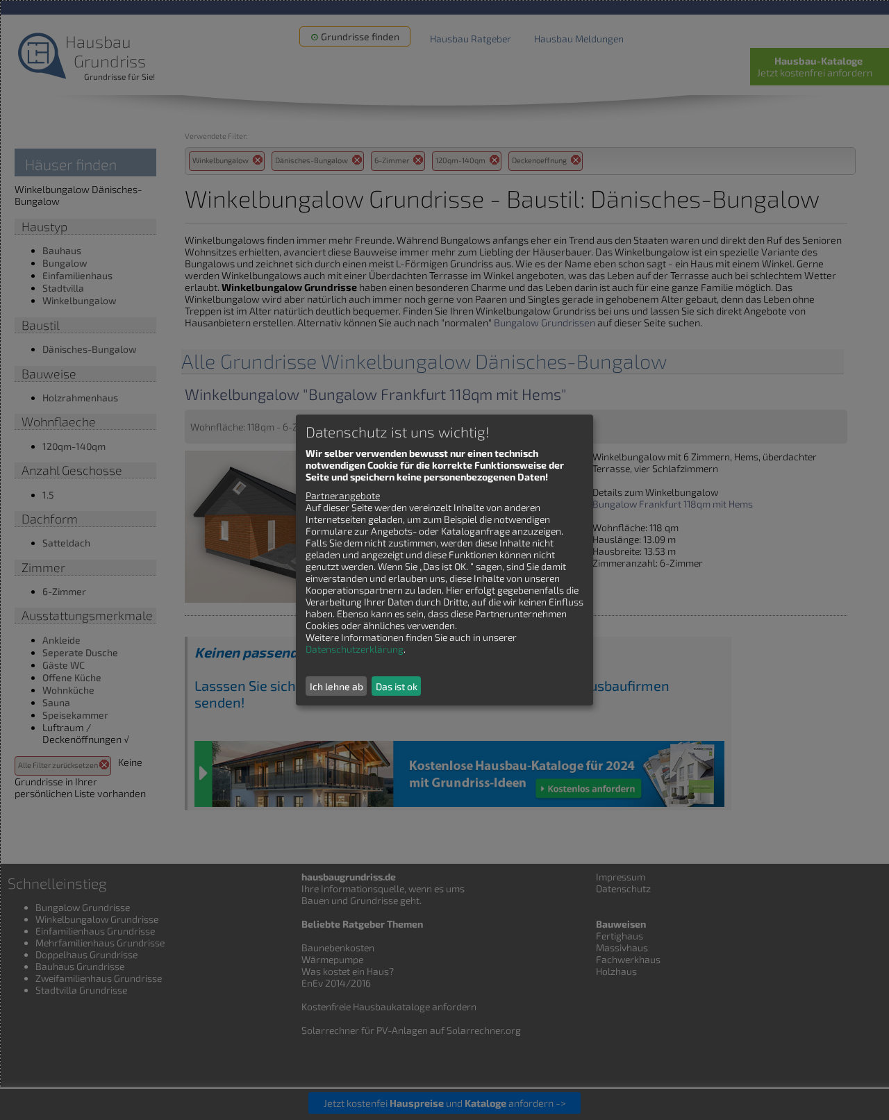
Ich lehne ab (336, 686)
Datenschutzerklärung (355, 649)
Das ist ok (396, 686)
